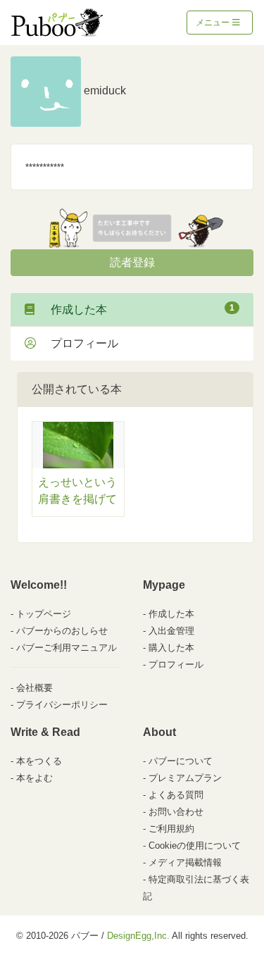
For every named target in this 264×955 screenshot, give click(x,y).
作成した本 (136, 309)
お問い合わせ (176, 811)
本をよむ (34, 778)
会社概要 (34, 687)
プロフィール (78, 343)
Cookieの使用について (195, 845)
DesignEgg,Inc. (138, 935)
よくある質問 (176, 794)
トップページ (43, 613)
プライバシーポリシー (62, 704)
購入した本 (171, 647)
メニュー (214, 22)
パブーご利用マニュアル (66, 647)
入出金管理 (171, 630)
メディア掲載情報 (185, 862)
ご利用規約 (171, 828)
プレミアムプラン (185, 778)
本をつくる (39, 761)
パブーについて (181, 761)
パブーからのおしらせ (62, 630)
